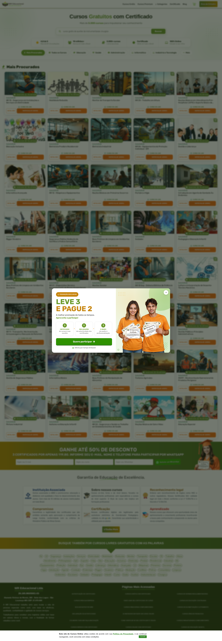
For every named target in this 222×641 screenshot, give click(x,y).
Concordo (142, 636)
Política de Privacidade (123, 634)
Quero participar (82, 341)
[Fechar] (166, 292)
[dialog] (111, 320)
